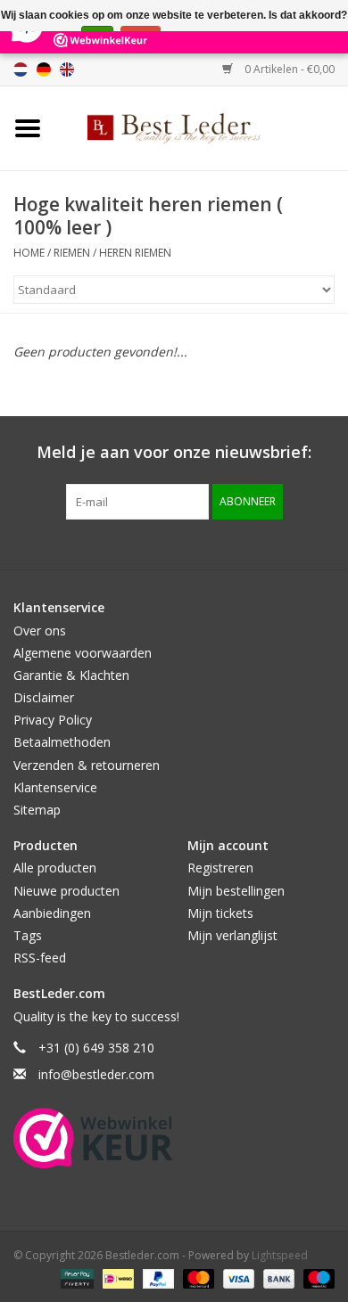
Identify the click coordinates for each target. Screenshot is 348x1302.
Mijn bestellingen (236, 890)
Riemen (72, 252)
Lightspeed (280, 1255)
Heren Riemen (135, 252)
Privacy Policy (52, 719)
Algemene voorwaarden (82, 652)
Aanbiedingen (52, 913)
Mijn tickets (220, 913)
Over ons (39, 630)
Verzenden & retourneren (86, 765)
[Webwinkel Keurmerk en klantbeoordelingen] (93, 1138)
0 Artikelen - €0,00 (288, 69)
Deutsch (44, 69)
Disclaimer (43, 697)
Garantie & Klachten (71, 675)
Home (29, 252)
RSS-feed (39, 957)
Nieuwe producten (66, 890)
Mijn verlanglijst (232, 935)
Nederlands (20, 69)
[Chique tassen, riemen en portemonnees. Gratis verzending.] (201, 127)
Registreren (220, 867)
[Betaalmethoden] (75, 1277)
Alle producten (54, 867)
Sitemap (37, 809)
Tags (27, 935)
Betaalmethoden (62, 741)
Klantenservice (55, 787)
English (67, 69)
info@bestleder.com (96, 1074)
